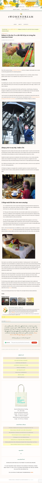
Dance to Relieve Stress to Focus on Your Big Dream (21, 444)
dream (10, 287)
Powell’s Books (10, 229)
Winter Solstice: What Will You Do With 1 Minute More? (21, 430)
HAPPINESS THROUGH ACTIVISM (21, 365)
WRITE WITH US (14, 29)
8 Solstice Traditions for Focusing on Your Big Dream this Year (21, 427)
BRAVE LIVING (21, 374)
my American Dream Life (17, 70)
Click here (13, 312)
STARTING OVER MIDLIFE (21, 362)
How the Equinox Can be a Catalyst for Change (21, 434)
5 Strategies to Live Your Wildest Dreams (21, 437)
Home (8, 29)
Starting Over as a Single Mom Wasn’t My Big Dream (21, 439)
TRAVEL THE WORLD (21, 367)
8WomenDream (21, 16)
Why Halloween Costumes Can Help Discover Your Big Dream (21, 432)
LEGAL (32, 479)
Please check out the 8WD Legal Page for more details (23, 334)
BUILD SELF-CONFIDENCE (21, 372)
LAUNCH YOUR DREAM (21, 358)
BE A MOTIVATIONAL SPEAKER (21, 360)
